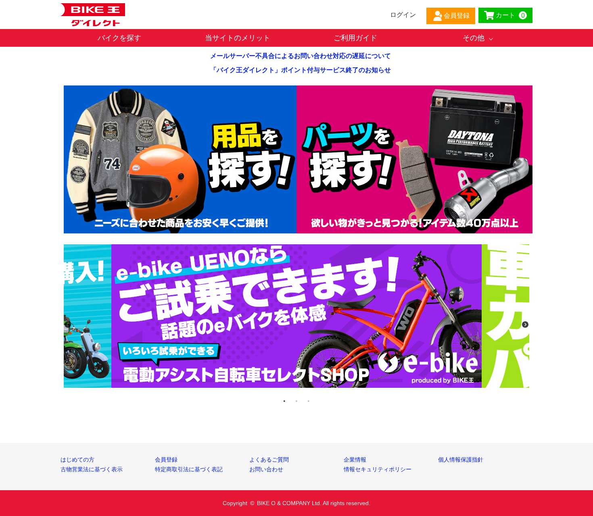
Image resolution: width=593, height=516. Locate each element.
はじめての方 (77, 459)
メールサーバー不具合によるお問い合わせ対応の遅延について (300, 55)
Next (525, 324)
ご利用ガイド (355, 38)
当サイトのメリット (237, 38)
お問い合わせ (266, 469)
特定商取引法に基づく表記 (189, 469)
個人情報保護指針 (460, 459)
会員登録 (166, 459)
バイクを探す (119, 38)
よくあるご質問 (269, 459)
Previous (68, 324)
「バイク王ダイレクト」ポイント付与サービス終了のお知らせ (300, 70)
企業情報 (355, 459)
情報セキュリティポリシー (377, 469)
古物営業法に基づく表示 (92, 469)
